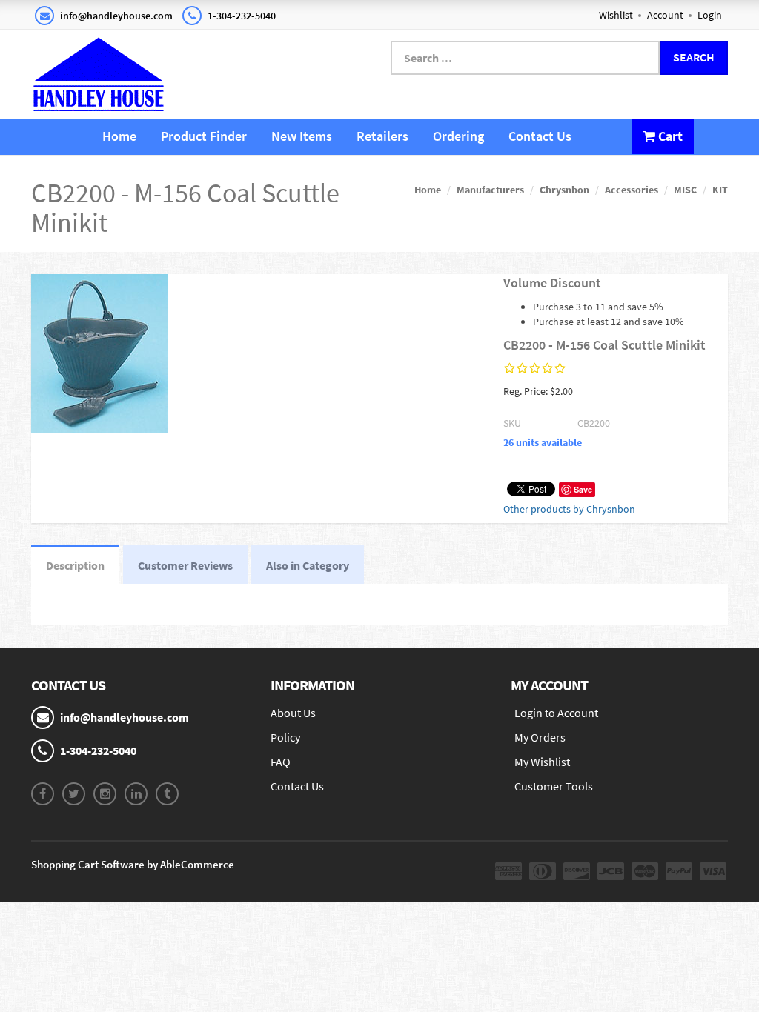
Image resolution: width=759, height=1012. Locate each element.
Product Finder (204, 135)
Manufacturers (490, 189)
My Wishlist (542, 761)
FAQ (281, 761)
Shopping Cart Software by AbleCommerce (132, 864)
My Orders (540, 737)
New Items (301, 135)
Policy (285, 737)
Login (709, 14)
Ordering (458, 135)
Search (694, 57)
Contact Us (539, 135)
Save (583, 489)
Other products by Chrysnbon (569, 509)
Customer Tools (553, 786)
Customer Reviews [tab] (185, 565)
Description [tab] (75, 565)
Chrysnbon (564, 189)
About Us (293, 712)
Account (665, 14)
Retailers (382, 135)
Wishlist (616, 14)
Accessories (631, 189)
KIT (720, 189)
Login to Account (556, 712)
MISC (685, 189)
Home (119, 135)
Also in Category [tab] (307, 565)
